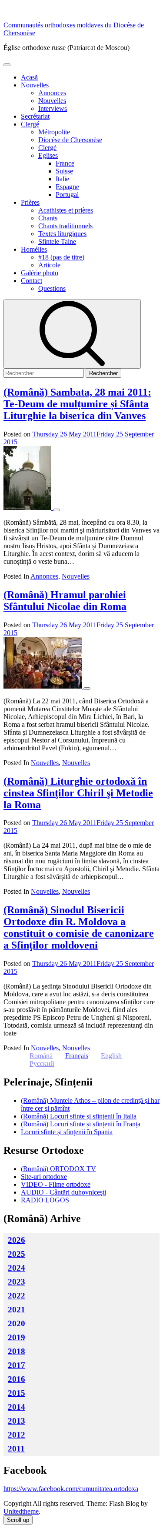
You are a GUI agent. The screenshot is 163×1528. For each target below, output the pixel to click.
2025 (16, 1253)
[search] (72, 334)
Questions (52, 288)
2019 (16, 1337)
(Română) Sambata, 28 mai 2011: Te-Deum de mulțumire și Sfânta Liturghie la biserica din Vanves (77, 403)
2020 (16, 1323)
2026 (16, 1240)
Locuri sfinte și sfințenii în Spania (67, 1131)
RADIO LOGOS (45, 1200)
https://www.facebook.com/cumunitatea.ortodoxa (70, 1488)
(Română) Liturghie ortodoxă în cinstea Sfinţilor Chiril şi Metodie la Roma (78, 793)
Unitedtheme (21, 1511)
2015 (16, 1393)
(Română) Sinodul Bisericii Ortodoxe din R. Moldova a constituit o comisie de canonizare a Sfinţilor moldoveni (78, 927)
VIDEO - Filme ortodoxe (55, 1184)
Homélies (34, 249)
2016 (16, 1379)
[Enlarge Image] (56, 510)
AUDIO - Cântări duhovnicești (63, 1192)
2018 (16, 1351)
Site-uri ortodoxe (44, 1176)
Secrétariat (35, 116)
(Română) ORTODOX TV (58, 1168)
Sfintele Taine (57, 241)
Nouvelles (35, 85)
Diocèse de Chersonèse (70, 139)
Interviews (52, 108)
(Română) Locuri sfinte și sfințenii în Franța (80, 1124)
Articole (49, 265)
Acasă (29, 77)
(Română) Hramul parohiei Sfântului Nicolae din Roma (64, 600)
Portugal (67, 194)
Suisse (64, 171)
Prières (30, 202)
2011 (16, 1448)
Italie (62, 179)
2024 (16, 1267)
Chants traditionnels (65, 226)
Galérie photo (39, 272)
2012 (16, 1434)
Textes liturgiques (62, 233)
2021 (16, 1309)
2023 (16, 1281)
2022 (16, 1295)
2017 (16, 1365)
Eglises (48, 155)
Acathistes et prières (65, 210)
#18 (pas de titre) (61, 257)
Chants (47, 218)
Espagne (67, 186)
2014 (16, 1406)
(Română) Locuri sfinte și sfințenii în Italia (78, 1116)
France (65, 163)
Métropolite (54, 132)
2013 (16, 1420)
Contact (31, 280)
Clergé (30, 124)
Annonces (52, 93)
